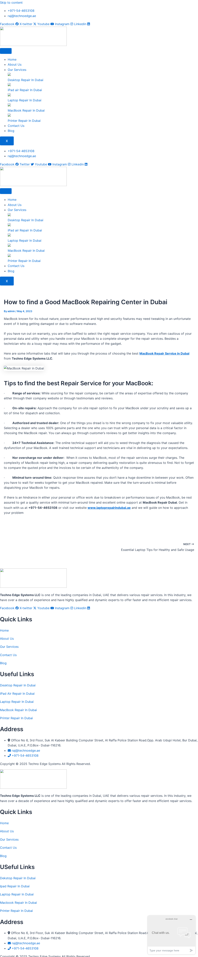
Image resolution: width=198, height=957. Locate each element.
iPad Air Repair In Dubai (17, 693)
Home (12, 59)
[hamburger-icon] (6, 51)
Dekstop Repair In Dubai (18, 878)
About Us (14, 64)
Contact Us (16, 126)
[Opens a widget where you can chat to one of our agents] (171, 935)
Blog (11, 131)
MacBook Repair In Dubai (18, 710)
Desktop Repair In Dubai (18, 685)
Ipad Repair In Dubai (15, 886)
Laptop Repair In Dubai (17, 702)
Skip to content (11, 2)
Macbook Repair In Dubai (18, 902)
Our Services (17, 70)
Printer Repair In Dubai (16, 718)
